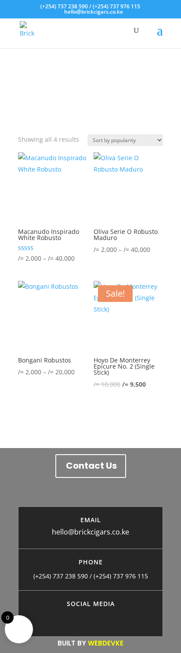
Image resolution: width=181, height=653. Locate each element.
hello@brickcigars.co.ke (90, 532)
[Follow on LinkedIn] (117, 617)
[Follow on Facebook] (64, 617)
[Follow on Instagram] (82, 617)
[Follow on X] (99, 617)
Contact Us (91, 465)
